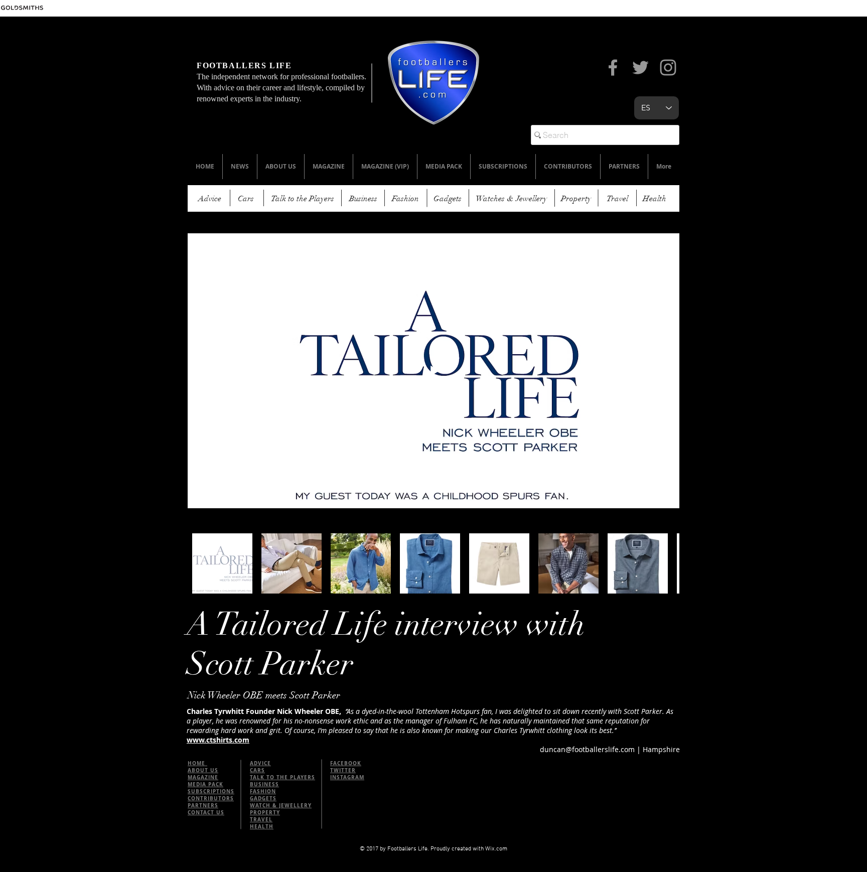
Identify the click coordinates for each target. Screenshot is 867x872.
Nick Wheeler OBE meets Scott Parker (264, 695)
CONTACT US (206, 812)
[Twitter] (640, 67)
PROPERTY (265, 812)
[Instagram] (668, 67)
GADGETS (263, 798)
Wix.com (496, 848)
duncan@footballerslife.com (587, 749)
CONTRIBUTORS (211, 798)
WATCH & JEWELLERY (281, 805)
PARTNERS (203, 805)
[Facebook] (613, 67)
